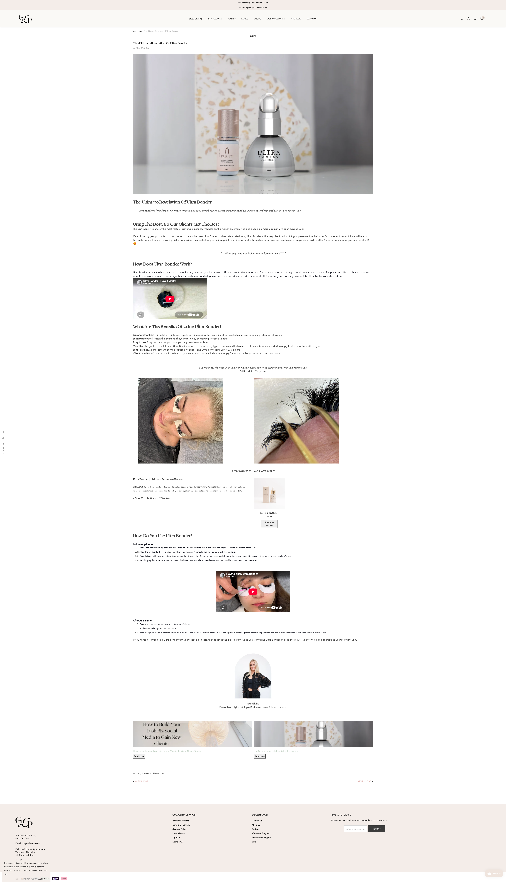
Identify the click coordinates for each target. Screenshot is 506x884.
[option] (253, 5)
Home (134, 31)
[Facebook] (3, 432)
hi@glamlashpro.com (31, 843)
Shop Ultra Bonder (269, 524)
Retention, (147, 773)
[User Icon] (468, 19)
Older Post (141, 781)
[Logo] (33, 18)
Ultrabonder (158, 773)
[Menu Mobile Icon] (488, 19)
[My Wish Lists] (475, 19)
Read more (139, 756)
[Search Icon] (462, 19)
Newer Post (364, 781)
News (140, 31)
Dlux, (139, 773)
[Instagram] (3, 437)
